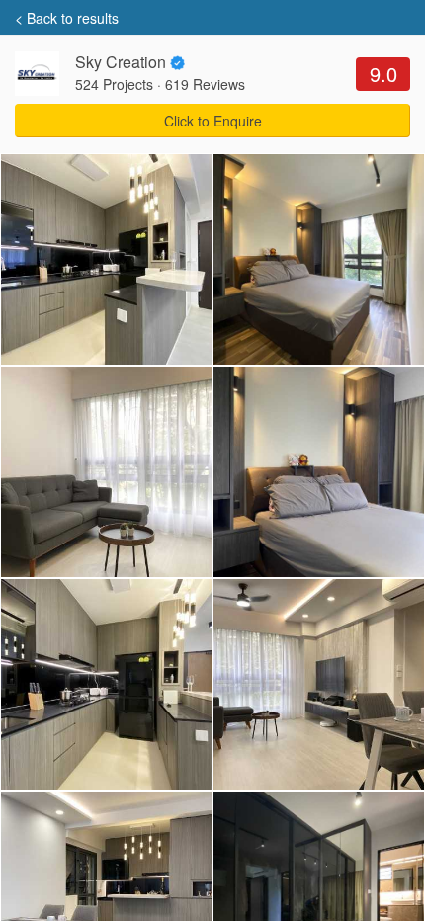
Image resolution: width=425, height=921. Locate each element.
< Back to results (67, 18)
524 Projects (114, 84)
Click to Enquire (213, 120)
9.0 (383, 73)
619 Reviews (205, 84)
